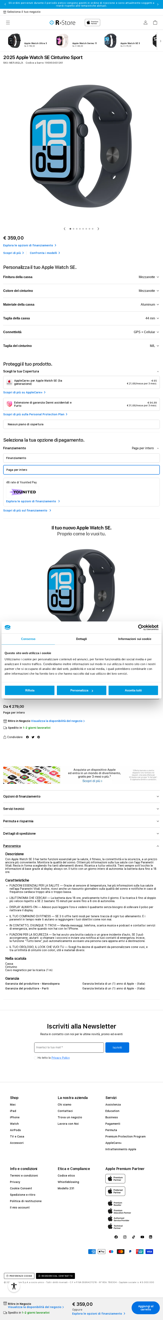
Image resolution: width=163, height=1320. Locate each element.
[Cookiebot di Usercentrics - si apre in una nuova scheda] (141, 627)
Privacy (15, 1182)
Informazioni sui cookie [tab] (134, 639)
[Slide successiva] (159, 40)
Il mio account (20, 1207)
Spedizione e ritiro (22, 1194)
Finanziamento (16, 458)
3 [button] (77, 229)
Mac (13, 1104)
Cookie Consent (21, 1188)
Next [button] (158, 4)
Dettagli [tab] (81, 639)
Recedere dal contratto (57, 1276)
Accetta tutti (133, 690)
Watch (14, 1123)
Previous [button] (5, 4)
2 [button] (73, 229)
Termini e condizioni (24, 1175)
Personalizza (79, 690)
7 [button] (89, 229)
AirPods (15, 1130)
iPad (13, 1111)
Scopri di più (12, 253)
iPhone (14, 1117)
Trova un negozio (70, 1117)
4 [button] (80, 229)
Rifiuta (29, 690)
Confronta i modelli (43, 253)
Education (112, 1111)
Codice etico (66, 1175)
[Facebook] (27, 737)
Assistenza (113, 1104)
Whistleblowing (68, 1182)
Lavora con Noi (68, 1123)
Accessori (17, 1142)
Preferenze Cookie (21, 1276)
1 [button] (70, 229)
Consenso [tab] (28, 639)
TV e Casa (17, 1136)
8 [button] (92, 229)
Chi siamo (64, 1104)
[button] (8, 22)
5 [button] (83, 229)
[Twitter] (33, 737)
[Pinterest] (38, 737)
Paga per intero (16, 469)
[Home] (62, 23)
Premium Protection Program (125, 1136)
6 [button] (86, 229)
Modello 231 (66, 1188)
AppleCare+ (113, 1142)
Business (111, 1117)
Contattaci (65, 1111)
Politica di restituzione (26, 1201)
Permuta (111, 1130)
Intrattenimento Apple (120, 1149)
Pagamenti (112, 1123)
